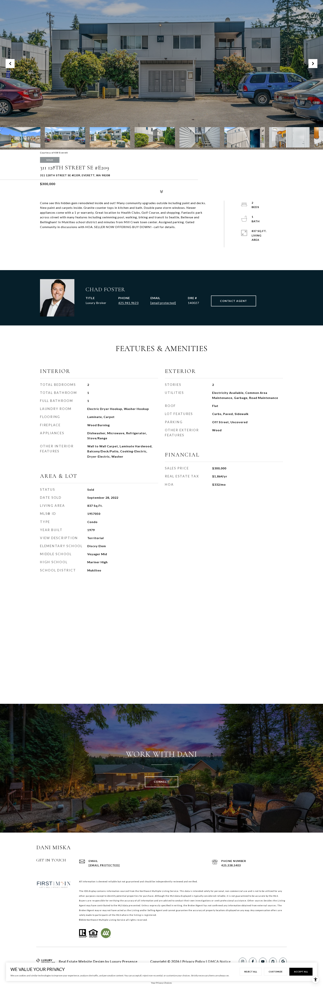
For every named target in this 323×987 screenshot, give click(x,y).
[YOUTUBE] (263, 961)
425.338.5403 (231, 865)
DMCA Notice (219, 961)
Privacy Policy (193, 961)
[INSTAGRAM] (242, 961)
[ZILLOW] (273, 961)
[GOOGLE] (283, 961)
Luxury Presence (124, 961)
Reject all (250, 971)
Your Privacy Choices (161, 982)
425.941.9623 (128, 303)
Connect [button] (161, 781)
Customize (275, 971)
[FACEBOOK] (252, 961)
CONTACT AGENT (233, 300)
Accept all (301, 971)
